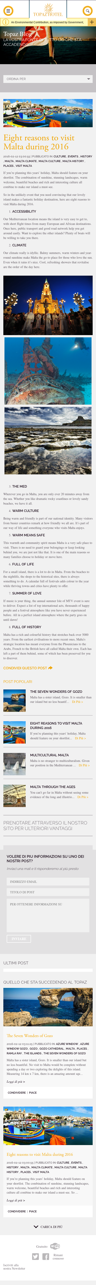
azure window (67, 1044)
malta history (74, 161)
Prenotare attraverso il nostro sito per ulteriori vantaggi (45, 825)
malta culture (50, 161)
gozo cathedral (52, 1048)
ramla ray (15, 1053)
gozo (34, 1048)
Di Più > (77, 702)
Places (8, 165)
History (86, 156)
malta (9, 161)
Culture (60, 156)
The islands (33, 1053)
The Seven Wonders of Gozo (30, 1036)
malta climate (26, 161)
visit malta (24, 165)
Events (73, 156)
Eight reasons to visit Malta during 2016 (40, 1155)
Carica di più (52, 1227)
